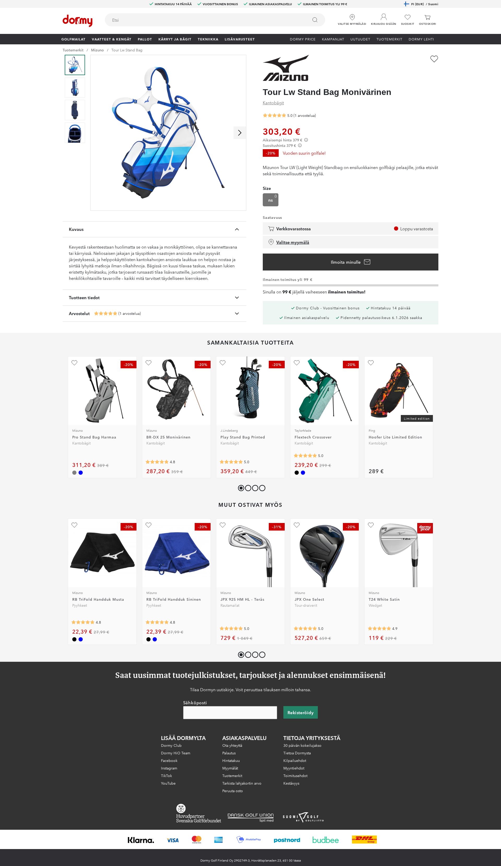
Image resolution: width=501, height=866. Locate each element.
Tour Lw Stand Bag (126, 49)
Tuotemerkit (389, 39)
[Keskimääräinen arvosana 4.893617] (379, 628)
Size (267, 188)
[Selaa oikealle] (240, 133)
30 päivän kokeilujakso (302, 745)
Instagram (169, 768)
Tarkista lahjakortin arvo (241, 783)
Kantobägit (273, 102)
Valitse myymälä (292, 242)
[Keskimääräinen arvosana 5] (105, 313)
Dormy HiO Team (175, 752)
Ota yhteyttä (232, 745)
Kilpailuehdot (294, 760)
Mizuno (97, 49)
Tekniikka (208, 39)
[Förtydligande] (306, 140)
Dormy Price (303, 39)
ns (270, 200)
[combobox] (215, 19)
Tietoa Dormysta (297, 752)
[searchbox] (203, 19)
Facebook (169, 760)
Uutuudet (360, 39)
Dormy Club (171, 745)
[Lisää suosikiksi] (434, 59)
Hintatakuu (231, 760)
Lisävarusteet (240, 39)
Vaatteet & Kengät (112, 39)
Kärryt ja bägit (175, 39)
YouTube (168, 783)
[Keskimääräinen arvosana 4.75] (157, 462)
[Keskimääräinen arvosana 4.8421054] (83, 622)
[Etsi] (314, 19)
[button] (384, 18)
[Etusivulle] (77, 21)
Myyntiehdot (293, 768)
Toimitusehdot (295, 775)
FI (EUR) (424, 4)
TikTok (166, 775)
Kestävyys (291, 783)
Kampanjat (333, 39)
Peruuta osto (232, 790)
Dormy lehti (421, 39)
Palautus (229, 752)
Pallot (145, 39)
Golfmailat (73, 39)
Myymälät (230, 768)
